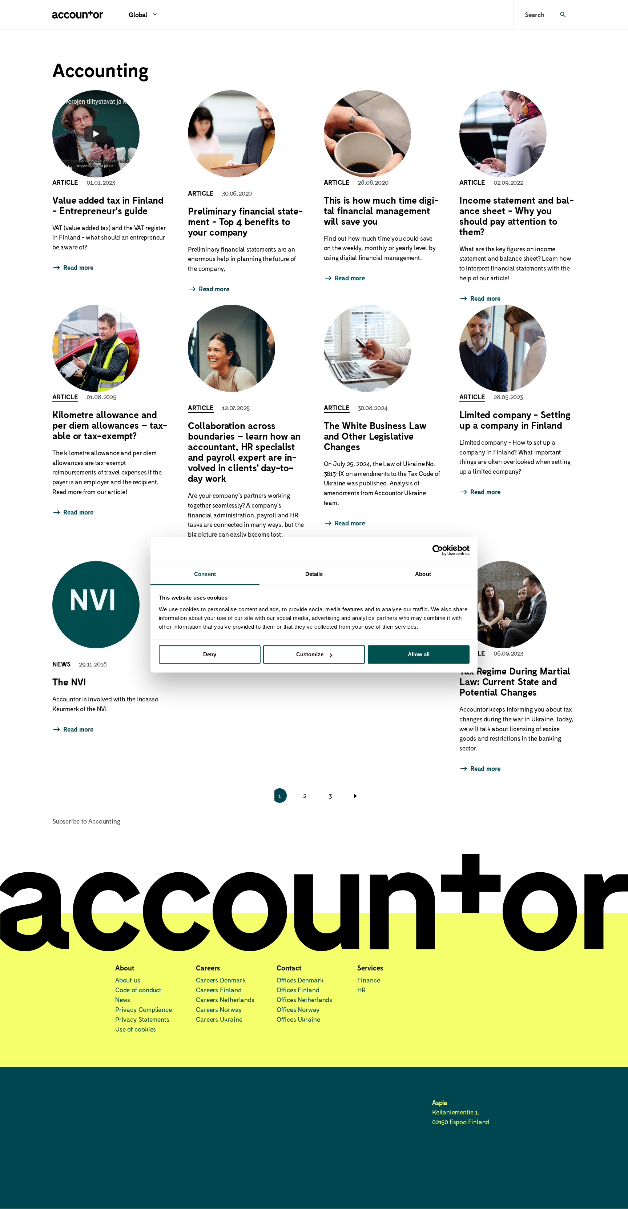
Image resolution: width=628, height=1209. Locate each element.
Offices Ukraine (298, 1019)
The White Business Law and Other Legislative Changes (375, 436)
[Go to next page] (356, 795)
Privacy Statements (142, 1019)
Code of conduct (138, 990)
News (122, 1000)
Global (138, 15)
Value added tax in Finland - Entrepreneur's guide (107, 205)
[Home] (77, 15)
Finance (368, 980)
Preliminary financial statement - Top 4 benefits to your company (245, 221)
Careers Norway (219, 1009)
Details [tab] (314, 574)
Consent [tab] (205, 574)
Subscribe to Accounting (86, 821)
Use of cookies (135, 1029)
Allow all (419, 654)
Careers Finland (219, 990)
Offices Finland (298, 990)
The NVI (69, 681)
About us (127, 980)
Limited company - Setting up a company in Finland (515, 420)
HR (361, 990)
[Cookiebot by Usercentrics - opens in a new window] (438, 550)
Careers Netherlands (225, 1000)
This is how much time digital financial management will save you (381, 210)
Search (534, 15)
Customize (309, 654)
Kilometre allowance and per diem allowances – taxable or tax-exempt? (109, 425)
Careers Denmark (221, 980)
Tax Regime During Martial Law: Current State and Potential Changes (515, 681)
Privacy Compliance (143, 1009)
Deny (209, 654)
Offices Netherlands (304, 1000)
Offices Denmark (300, 980)
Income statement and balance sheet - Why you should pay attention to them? (516, 215)
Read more (78, 267)
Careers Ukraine (219, 1019)
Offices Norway (298, 1009)
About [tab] (423, 574)
